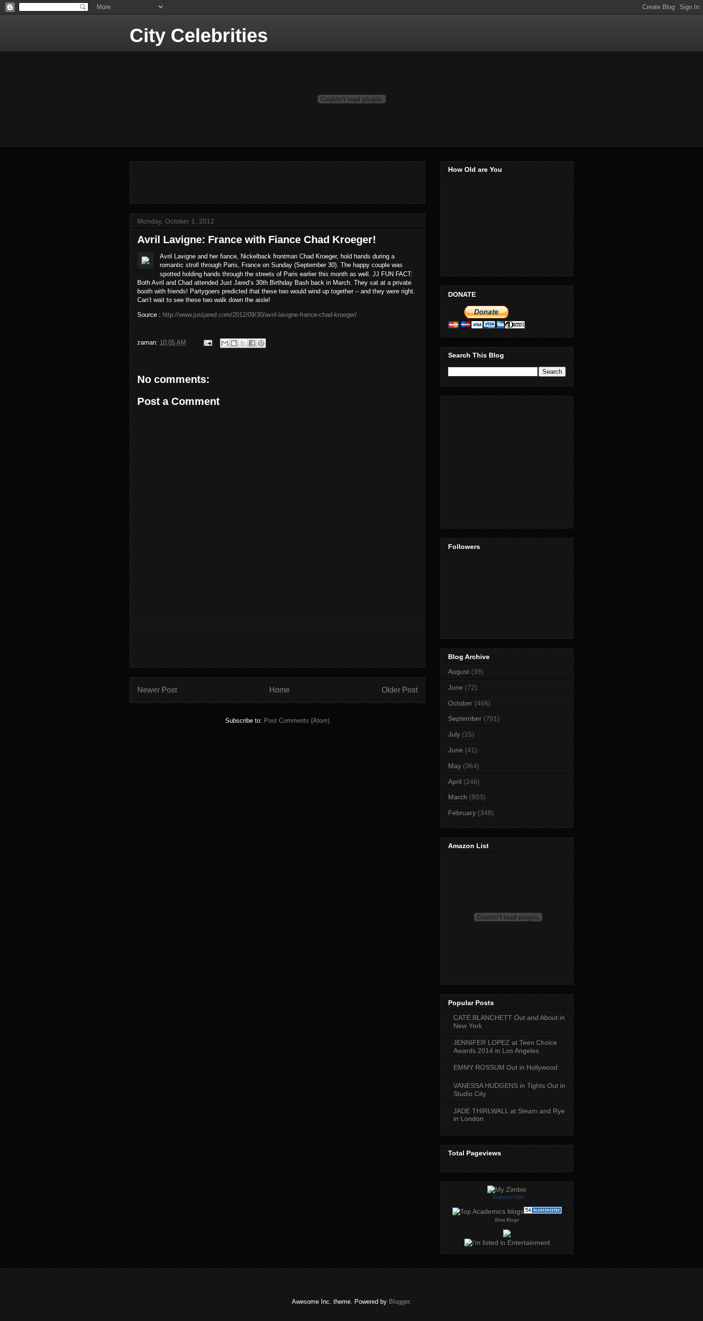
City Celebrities (199, 35)
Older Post (399, 690)
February (462, 813)
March (457, 797)
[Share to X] (243, 343)
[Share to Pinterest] (261, 343)
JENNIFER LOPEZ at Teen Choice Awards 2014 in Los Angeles (505, 1046)
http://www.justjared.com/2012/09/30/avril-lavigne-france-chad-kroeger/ (260, 314)
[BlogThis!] (234, 343)
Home (279, 690)
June (455, 687)
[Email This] (225, 343)
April (454, 781)
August (458, 671)
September (465, 718)
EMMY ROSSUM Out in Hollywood (505, 1067)
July (454, 734)
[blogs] (543, 1211)
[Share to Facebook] (252, 343)
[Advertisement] (249, 179)
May (454, 766)
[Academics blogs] (488, 1211)
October (460, 703)
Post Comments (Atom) (297, 720)
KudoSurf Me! (508, 1197)
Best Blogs (507, 1219)
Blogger (399, 1301)
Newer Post (157, 690)
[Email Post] (207, 342)
